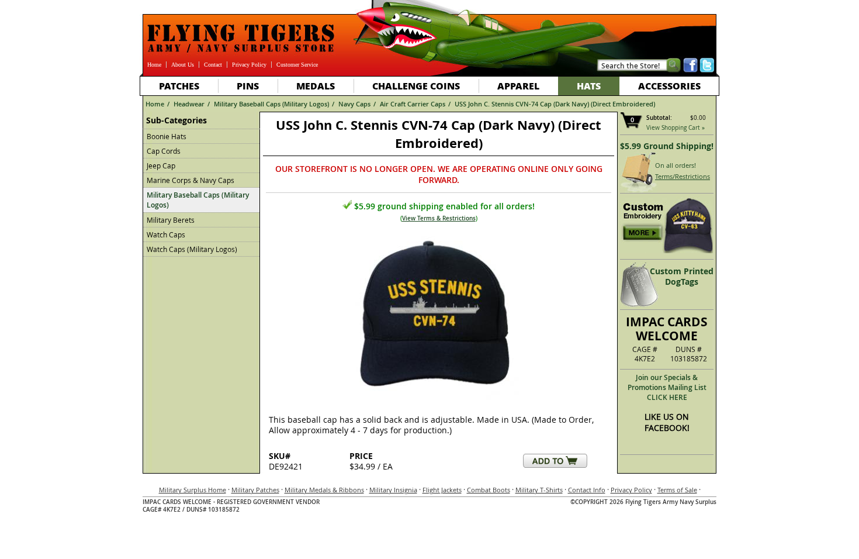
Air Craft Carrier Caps (412, 103)
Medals (315, 85)
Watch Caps (166, 234)
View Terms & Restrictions (439, 218)
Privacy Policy (249, 64)
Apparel (518, 85)
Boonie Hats (166, 136)
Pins (248, 85)
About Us (182, 64)
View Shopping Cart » (675, 128)
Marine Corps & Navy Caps (190, 180)
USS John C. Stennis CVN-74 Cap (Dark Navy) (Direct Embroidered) (555, 103)
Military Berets (171, 220)
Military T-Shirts (539, 489)
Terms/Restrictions (682, 176)
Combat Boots (488, 489)
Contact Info (586, 489)
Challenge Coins (416, 85)
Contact (213, 64)
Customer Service (297, 64)
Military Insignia (393, 489)
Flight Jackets (442, 489)
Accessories (669, 85)
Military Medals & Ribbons (324, 489)
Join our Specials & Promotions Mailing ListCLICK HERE (667, 387)
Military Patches (255, 489)
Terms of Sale (677, 489)
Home (154, 64)
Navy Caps (354, 103)
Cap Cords (164, 151)
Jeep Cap (161, 165)
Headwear (189, 103)
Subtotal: (659, 118)
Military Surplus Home (192, 489)
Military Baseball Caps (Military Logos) (271, 103)
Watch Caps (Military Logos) (192, 249)
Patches (179, 85)
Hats (589, 85)
